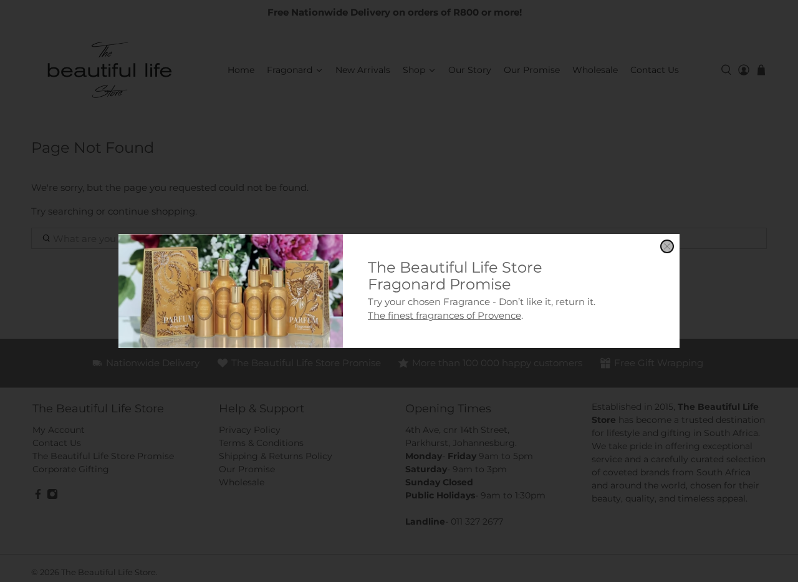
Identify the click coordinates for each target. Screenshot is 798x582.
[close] (667, 246)
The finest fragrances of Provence (444, 315)
